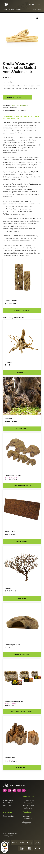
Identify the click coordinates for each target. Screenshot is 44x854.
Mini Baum (8, 588)
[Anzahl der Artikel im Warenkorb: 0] (39, 4)
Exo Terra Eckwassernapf (14, 701)
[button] (37, 18)
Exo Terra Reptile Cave (13, 475)
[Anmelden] (33, 4)
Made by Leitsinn (8, 836)
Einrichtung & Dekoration (20, 105)
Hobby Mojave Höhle (12, 644)
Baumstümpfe (10, 757)
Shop (18, 10)
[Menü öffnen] (36, 4)
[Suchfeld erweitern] (29, 4)
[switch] (4, 851)
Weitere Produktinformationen (15, 110)
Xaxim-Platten (10, 531)
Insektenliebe (8, 10)
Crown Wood (9, 419)
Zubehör (24, 10)
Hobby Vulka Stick (11, 301)
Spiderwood (9, 362)
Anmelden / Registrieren (17, 97)
